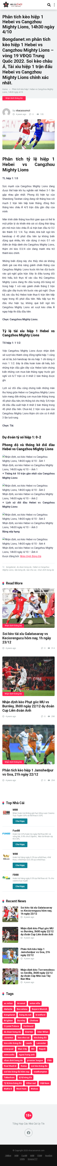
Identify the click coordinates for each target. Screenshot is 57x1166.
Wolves (34, 1088)
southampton (40, 1071)
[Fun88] (6, 836)
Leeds (29, 1043)
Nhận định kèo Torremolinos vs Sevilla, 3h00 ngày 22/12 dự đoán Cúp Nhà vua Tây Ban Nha (38, 974)
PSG (49, 1060)
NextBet (48, 1155)
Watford (8, 1088)
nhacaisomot (23, 110)
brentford (40, 1014)
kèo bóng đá (20, 570)
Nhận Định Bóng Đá (14, 98)
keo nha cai (31, 570)
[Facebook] (28, 1133)
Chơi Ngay (20, 821)
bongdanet (10, 567)
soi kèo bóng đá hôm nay (16, 1071)
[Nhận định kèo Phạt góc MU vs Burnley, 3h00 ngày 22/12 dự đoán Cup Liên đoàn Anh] (28, 676)
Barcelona (22, 1009)
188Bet (8, 1155)
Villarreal (31, 1083)
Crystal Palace (11, 1026)
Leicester (41, 1043)
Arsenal (21, 1003)
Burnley (21, 1020)
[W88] (6, 860)
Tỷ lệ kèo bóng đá (13, 1083)
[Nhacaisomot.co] (13, 4)
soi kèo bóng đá (39, 1066)
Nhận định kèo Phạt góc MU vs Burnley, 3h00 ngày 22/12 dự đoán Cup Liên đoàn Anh (28, 706)
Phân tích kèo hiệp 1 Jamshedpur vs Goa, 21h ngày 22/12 (28, 772)
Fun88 (16, 830)
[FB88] (6, 880)
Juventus (8, 1037)
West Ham (21, 1088)
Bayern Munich (39, 1009)
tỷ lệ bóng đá (25, 1077)
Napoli (42, 1049)
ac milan (8, 1003)
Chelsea (34, 1020)
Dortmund (28, 1026)
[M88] (6, 815)
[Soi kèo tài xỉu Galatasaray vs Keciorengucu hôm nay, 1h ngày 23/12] (28, 608)
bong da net (25, 1014)
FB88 (16, 874)
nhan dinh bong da (46, 570)
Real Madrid (10, 1066)
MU (33, 1049)
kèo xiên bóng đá (12, 1043)
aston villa (35, 1003)
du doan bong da (24, 567)
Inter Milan (42, 1031)
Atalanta (8, 1009)
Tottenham (9, 1077)
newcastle (9, 1054)
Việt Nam (44, 1083)
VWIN (22, 1159)
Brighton (8, 1020)
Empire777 (32, 1159)
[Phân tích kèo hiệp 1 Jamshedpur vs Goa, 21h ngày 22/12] (28, 744)
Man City (22, 1049)
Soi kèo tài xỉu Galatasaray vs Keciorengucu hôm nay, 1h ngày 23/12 (26, 638)
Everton (29, 1031)
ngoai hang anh (27, 1054)
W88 (15, 853)
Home (5, 89)
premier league (35, 1060)
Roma (24, 1066)
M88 (15, 809)
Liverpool (8, 1049)
